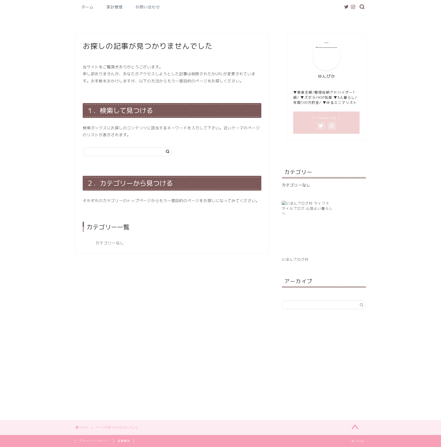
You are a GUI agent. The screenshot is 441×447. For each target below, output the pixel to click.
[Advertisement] (324, 364)
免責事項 (124, 441)
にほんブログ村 (295, 259)
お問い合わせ (148, 7)
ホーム (87, 7)
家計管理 (114, 7)
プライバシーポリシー (94, 441)
